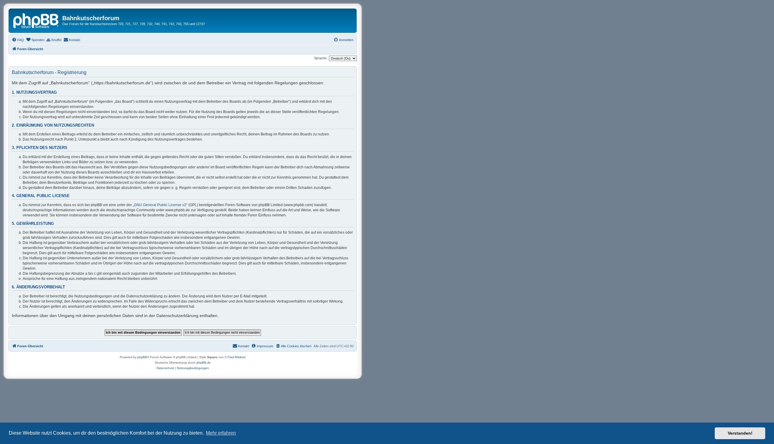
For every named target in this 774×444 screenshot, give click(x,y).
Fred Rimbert (237, 357)
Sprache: (320, 58)
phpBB (142, 357)
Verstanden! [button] (740, 433)
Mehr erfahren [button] (221, 433)
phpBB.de (204, 362)
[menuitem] (18, 40)
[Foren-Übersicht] (36, 20)
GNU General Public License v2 (160, 205)
